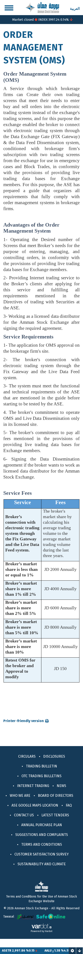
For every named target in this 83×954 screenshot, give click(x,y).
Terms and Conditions (41, 844)
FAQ (69, 805)
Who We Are (20, 795)
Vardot (48, 931)
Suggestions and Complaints (41, 835)
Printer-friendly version (23, 721)
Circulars (27, 756)
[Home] (42, 7)
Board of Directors (55, 795)
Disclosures (54, 756)
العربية (75, 8)
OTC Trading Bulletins (41, 776)
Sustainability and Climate (41, 864)
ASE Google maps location (35, 805)
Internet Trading (33, 786)
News (61, 786)
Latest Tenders (55, 815)
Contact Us (24, 815)
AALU (42, 950)
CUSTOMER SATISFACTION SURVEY (41, 854)
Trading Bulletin (41, 766)
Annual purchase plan (41, 825)
